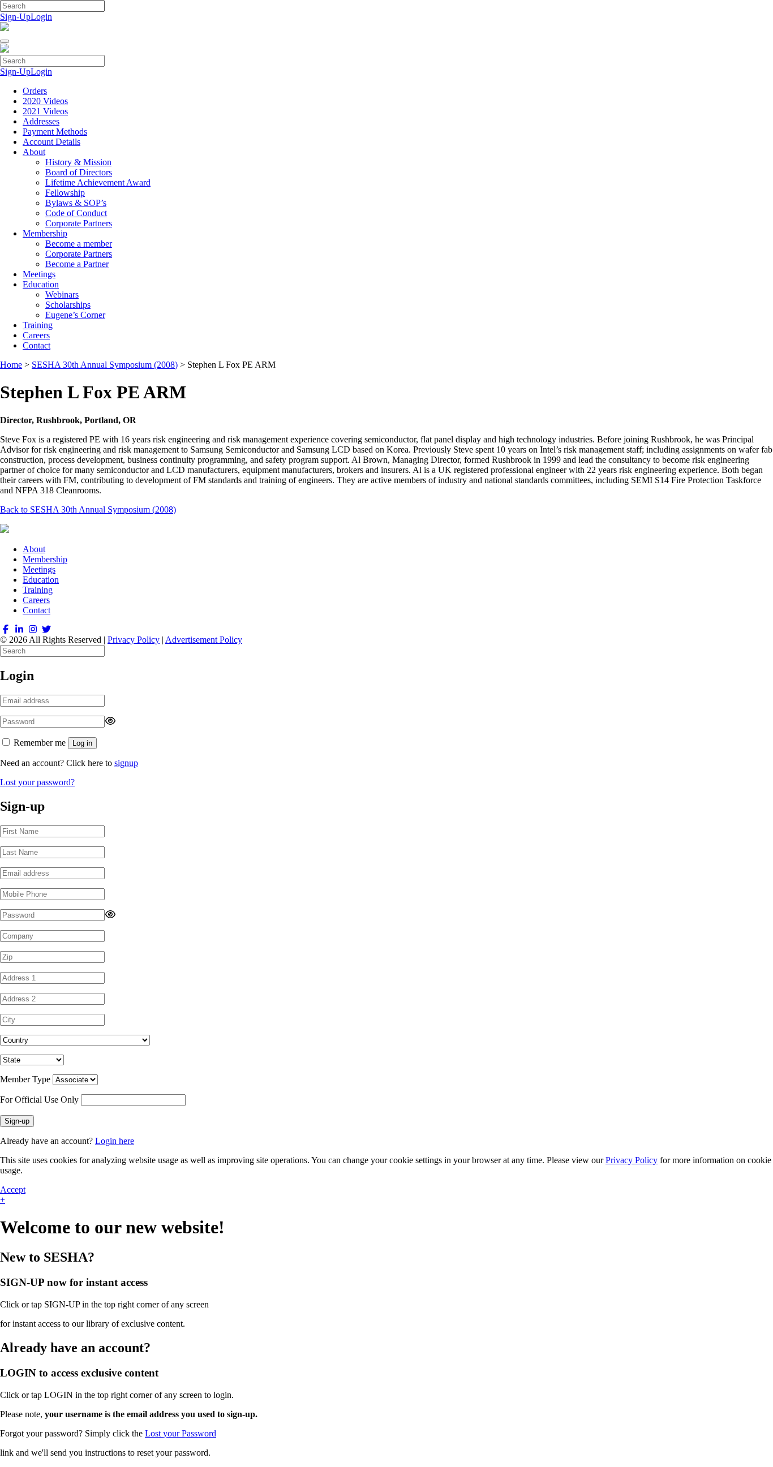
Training (38, 325)
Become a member (78, 243)
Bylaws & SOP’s (75, 203)
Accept (12, 1189)
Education (41, 284)
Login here (114, 1141)
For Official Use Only (39, 1099)
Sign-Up (15, 16)
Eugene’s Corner (75, 315)
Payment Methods (55, 131)
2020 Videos (45, 101)
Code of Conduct (76, 213)
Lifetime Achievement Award (98, 182)
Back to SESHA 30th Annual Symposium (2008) (88, 509)
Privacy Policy (134, 639)
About (34, 152)
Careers (36, 335)
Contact (36, 345)
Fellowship (65, 192)
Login (41, 16)
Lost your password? (37, 782)
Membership (45, 233)
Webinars (62, 294)
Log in (82, 743)
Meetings (39, 274)
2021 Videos (45, 111)
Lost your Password (180, 1433)
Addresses (41, 121)
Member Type (25, 1079)
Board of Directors (78, 172)
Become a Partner (77, 264)
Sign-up (17, 1121)
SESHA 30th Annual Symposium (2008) (105, 364)
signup (126, 763)
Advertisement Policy (203, 639)
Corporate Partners (78, 223)
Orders (35, 91)
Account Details (51, 142)
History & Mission (78, 162)
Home (11, 364)
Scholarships (68, 304)
